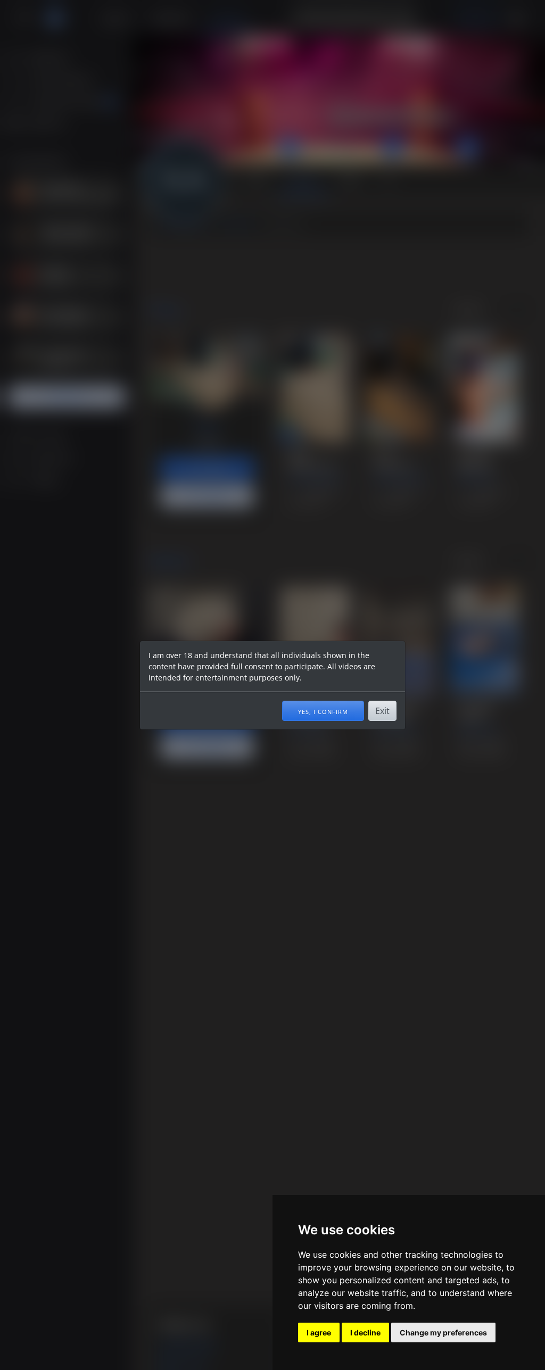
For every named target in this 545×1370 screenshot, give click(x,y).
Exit (382, 711)
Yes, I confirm (323, 711)
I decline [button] (365, 1332)
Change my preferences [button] (443, 1332)
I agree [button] (319, 1332)
